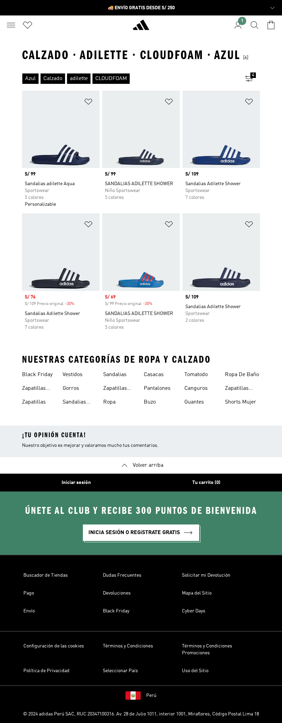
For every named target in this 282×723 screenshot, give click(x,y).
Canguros (196, 388)
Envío (29, 611)
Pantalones (157, 388)
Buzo (150, 402)
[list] (130, 78)
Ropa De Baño (242, 374)
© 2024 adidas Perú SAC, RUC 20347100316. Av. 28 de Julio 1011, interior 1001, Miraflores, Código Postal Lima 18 (141, 714)
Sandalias (115, 374)
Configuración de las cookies (53, 646)
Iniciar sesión (76, 482)
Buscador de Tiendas (45, 575)
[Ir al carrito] (271, 25)
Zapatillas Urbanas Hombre (237, 389)
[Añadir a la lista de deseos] (88, 103)
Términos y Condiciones (128, 646)
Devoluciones (117, 593)
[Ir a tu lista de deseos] (27, 25)
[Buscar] (254, 25)
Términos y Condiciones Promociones (207, 649)
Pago (28, 593)
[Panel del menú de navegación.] (11, 25)
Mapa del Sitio (196, 593)
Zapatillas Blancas (115, 389)
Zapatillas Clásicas (34, 389)
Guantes (194, 402)
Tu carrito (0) (206, 482)
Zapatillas (34, 402)
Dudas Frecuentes (122, 575)
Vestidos (73, 374)
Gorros (71, 388)
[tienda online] (141, 28)
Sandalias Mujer (74, 402)
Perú (151, 695)
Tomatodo (196, 374)
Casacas (154, 374)
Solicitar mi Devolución (206, 575)
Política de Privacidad (46, 670)
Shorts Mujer (240, 402)
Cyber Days (193, 611)
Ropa (109, 402)
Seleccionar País (120, 670)
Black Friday (37, 374)
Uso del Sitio (195, 670)
